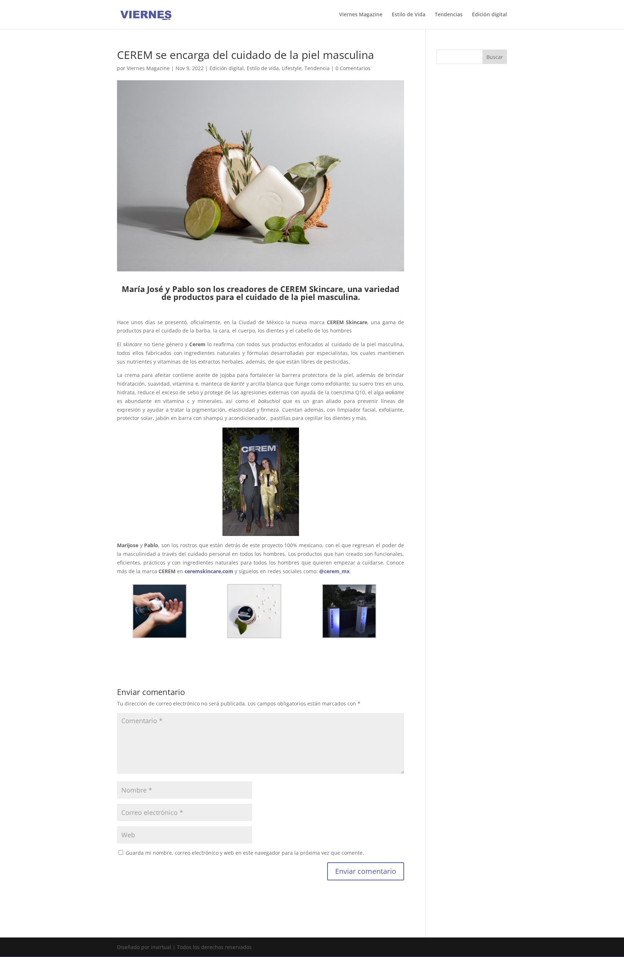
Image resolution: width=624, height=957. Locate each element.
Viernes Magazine (360, 15)
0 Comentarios (352, 68)
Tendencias (449, 15)
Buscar (494, 56)
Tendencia (317, 68)
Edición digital (489, 15)
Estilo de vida (263, 68)
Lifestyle (292, 68)
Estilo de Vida (408, 15)
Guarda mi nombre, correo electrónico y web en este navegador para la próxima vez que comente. (245, 852)
